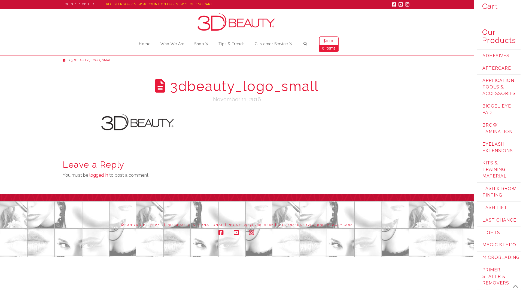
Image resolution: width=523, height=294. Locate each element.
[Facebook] (395, 4)
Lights (491, 232)
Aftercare (496, 68)
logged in (98, 175)
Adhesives (495, 55)
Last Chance (499, 220)
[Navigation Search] (305, 45)
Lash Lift (494, 207)
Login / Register (78, 4)
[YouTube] (401, 4)
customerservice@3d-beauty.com (315, 225)
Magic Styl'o (499, 244)
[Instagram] (408, 4)
